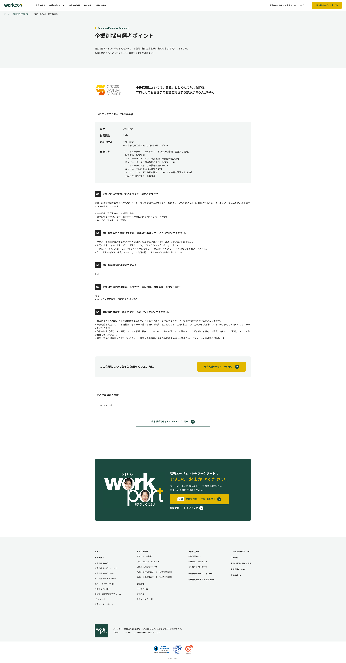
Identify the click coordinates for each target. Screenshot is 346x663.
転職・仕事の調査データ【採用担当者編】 (155, 577)
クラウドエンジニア (106, 405)
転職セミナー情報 (144, 556)
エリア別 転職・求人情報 (105, 578)
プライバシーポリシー (240, 551)
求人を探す (99, 557)
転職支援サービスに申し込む (200, 573)
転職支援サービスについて (106, 568)
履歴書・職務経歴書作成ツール (108, 594)
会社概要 (140, 594)
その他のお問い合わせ (197, 567)
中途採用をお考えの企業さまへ (201, 579)
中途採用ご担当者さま (197, 561)
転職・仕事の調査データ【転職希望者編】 (155, 572)
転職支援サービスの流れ (105, 573)
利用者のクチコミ (102, 589)
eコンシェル (100, 599)
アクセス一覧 (142, 589)
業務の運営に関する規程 (241, 563)
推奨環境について (238, 569)
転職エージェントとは (104, 604)
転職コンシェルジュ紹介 (105, 584)
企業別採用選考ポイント (21, 14)
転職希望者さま (195, 556)
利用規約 (234, 557)
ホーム (6, 14)
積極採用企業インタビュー (148, 561)
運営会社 (234, 575)
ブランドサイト (143, 599)
